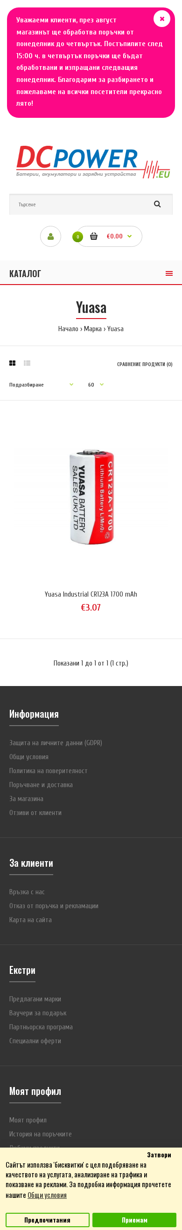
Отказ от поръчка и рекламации (53, 906)
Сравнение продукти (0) (145, 364)
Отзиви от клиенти (35, 813)
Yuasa (115, 329)
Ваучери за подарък (37, 1013)
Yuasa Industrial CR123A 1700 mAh (91, 594)
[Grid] (12, 364)
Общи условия (29, 757)
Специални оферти (35, 1041)
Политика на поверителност (48, 771)
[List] (27, 364)
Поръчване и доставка (41, 785)
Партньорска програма (41, 1027)
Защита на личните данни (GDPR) (55, 743)
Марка (93, 329)
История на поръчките (40, 1134)
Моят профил (28, 1120)
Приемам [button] (134, 1219)
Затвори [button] (159, 1154)
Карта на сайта (30, 920)
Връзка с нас (27, 892)
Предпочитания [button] (47, 1219)
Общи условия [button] (47, 1194)
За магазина (26, 799)
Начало (68, 329)
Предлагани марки (35, 999)
